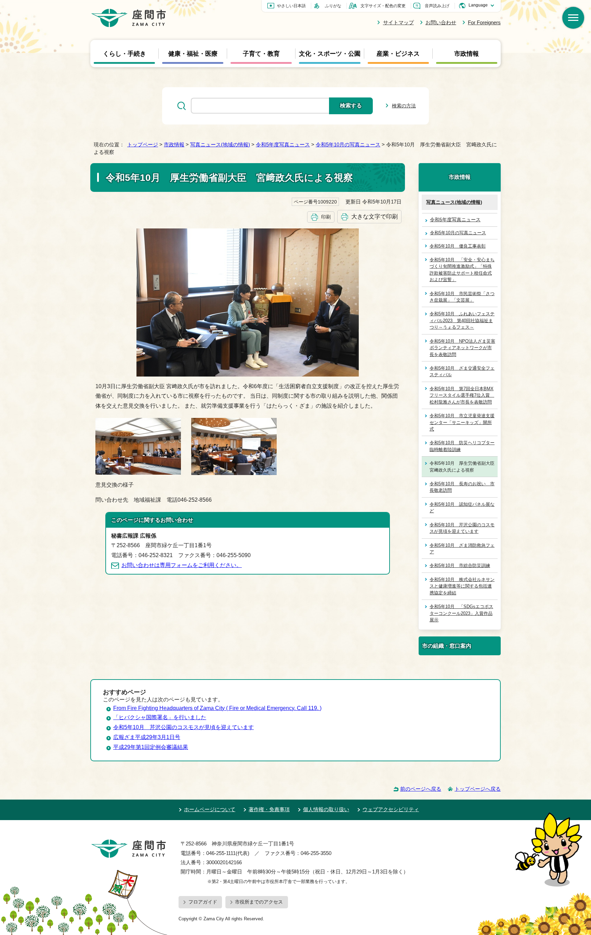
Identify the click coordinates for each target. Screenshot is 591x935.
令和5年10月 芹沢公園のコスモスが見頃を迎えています (462, 528)
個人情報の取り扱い (326, 809)
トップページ (142, 144)
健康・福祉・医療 (193, 53)
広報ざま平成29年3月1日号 (146, 737)
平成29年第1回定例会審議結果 (150, 747)
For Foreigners (484, 22)
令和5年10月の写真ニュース (348, 144)
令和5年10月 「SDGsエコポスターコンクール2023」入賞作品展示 (461, 613)
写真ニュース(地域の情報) (220, 144)
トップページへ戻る (478, 789)
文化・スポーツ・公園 (329, 53)
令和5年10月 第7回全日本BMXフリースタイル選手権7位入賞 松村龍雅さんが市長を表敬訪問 (462, 395)
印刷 (326, 217)
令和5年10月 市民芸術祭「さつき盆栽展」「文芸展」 (462, 297)
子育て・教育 (261, 53)
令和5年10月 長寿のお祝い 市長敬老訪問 (462, 487)
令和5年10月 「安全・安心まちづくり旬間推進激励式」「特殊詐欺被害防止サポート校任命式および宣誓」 (462, 269)
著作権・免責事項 (269, 809)
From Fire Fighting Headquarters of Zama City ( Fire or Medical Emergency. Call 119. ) (217, 708)
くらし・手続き (124, 53)
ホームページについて (209, 809)
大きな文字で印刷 (374, 216)
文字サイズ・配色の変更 (383, 5)
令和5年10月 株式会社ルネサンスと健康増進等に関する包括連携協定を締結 (462, 586)
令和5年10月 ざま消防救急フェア (462, 548)
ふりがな (333, 5)
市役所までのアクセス (259, 902)
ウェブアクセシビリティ (391, 809)
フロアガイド (202, 902)
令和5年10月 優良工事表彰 (458, 246)
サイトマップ (398, 22)
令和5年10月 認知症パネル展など (462, 507)
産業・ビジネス (398, 53)
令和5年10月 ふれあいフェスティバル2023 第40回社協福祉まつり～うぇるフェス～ (462, 320)
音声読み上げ (437, 5)
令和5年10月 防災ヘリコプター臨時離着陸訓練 (462, 446)
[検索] (573, 18)
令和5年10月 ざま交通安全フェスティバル (462, 371)
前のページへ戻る (420, 789)
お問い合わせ (440, 22)
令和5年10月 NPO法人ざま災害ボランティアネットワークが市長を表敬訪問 (462, 348)
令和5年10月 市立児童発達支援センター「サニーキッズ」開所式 (462, 422)
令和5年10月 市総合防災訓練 (460, 565)
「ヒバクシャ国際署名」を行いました (159, 717)
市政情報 (466, 53)
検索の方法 (404, 105)
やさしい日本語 (291, 5)
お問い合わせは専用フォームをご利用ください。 (181, 565)
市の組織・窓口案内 (446, 646)
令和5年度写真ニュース (283, 144)
